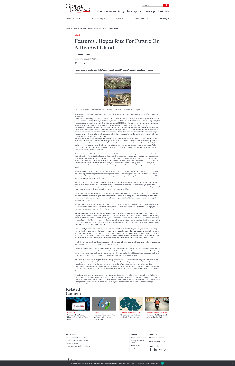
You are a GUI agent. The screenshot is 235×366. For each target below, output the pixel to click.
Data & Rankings (97, 19)
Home (68, 28)
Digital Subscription (158, 341)
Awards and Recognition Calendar (77, 341)
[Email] (89, 63)
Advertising (163, 19)
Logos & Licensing (72, 343)
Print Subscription (157, 338)
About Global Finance (138, 338)
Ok (162, 363)
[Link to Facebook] (150, 349)
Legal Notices (135, 348)
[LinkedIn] (85, 63)
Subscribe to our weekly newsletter (78, 346)
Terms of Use (135, 346)
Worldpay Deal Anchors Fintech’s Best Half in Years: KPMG (77, 317)
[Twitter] (77, 63)
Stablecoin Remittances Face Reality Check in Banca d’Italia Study (104, 317)
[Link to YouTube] (160, 349)
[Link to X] (165, 349)
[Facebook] (81, 63)
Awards (118, 19)
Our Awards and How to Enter (76, 338)
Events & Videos (140, 19)
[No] (233, 363)
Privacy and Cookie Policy (137, 342)
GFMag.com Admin (89, 59)
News (75, 28)
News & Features (72, 19)
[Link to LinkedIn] (155, 349)
